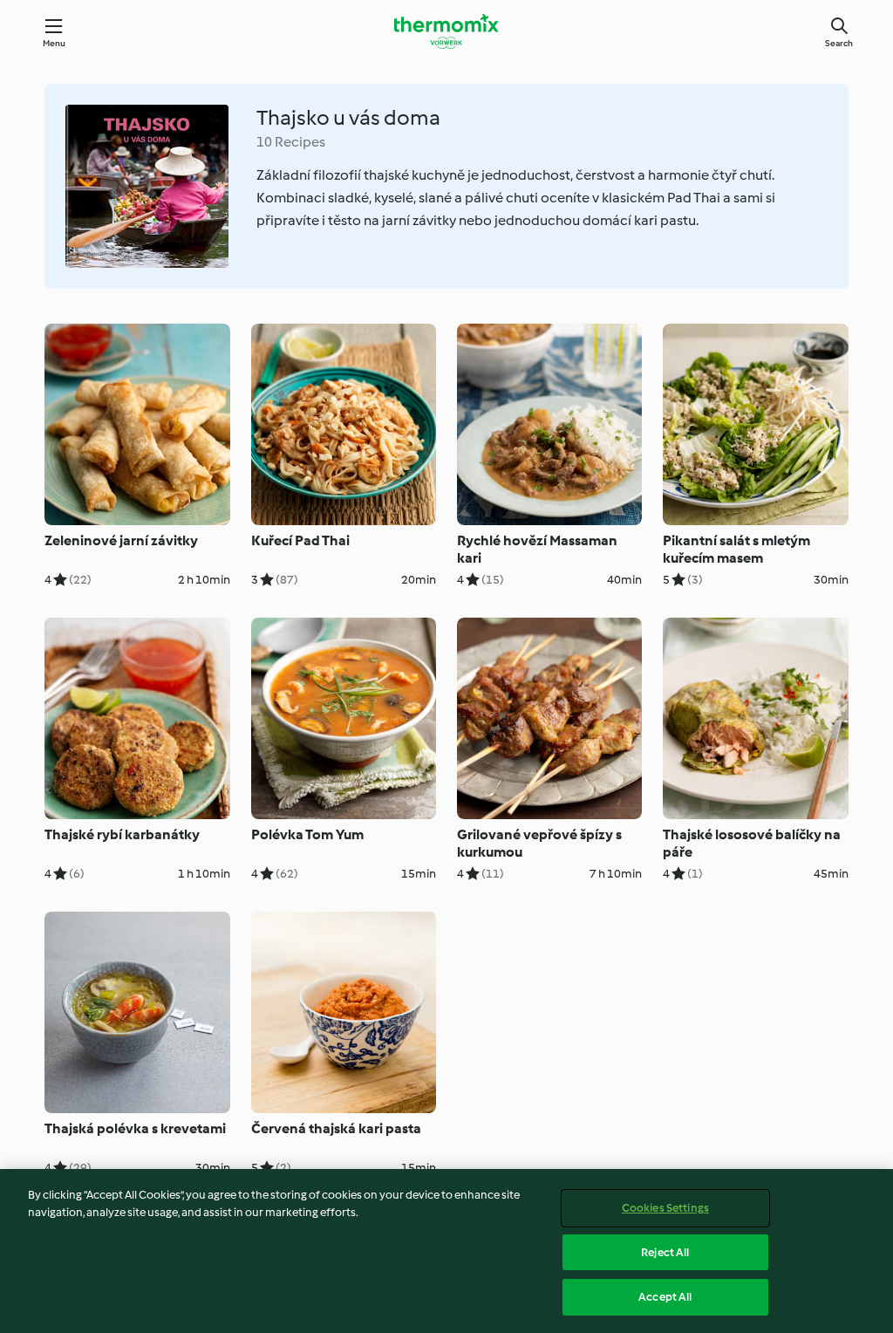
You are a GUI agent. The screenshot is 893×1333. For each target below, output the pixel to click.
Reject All (665, 1252)
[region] (446, 1251)
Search (839, 43)
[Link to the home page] (446, 31)
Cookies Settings (665, 1207)
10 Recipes (290, 141)
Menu (54, 43)
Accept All (665, 1296)
